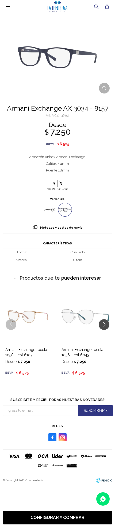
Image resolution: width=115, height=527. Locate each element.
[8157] (65, 209)
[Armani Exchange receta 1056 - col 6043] (85, 316)
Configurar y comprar (57, 517)
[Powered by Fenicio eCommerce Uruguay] (104, 480)
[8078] (50, 209)
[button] (96, 6)
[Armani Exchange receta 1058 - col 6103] (29, 316)
